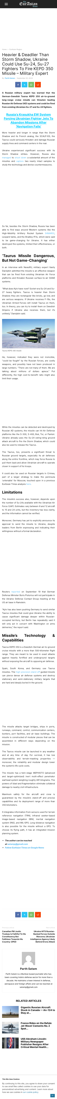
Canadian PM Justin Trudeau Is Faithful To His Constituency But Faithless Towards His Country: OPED (14, 936)
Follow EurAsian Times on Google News (24, 847)
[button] (6, 4)
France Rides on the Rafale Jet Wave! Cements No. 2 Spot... (36, 1026)
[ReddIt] (38, 84)
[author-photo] (28, 965)
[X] (24, 84)
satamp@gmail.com (17, 844)
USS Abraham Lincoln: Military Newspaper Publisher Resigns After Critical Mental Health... (35, 1043)
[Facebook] (18, 84)
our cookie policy (30, 1092)
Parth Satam (10, 78)
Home (4, 49)
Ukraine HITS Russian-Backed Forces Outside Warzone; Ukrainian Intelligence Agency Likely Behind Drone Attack (42, 936)
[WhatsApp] (31, 84)
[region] (28, 29)
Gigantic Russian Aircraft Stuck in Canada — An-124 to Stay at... (38, 1010)
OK (52, 1095)
